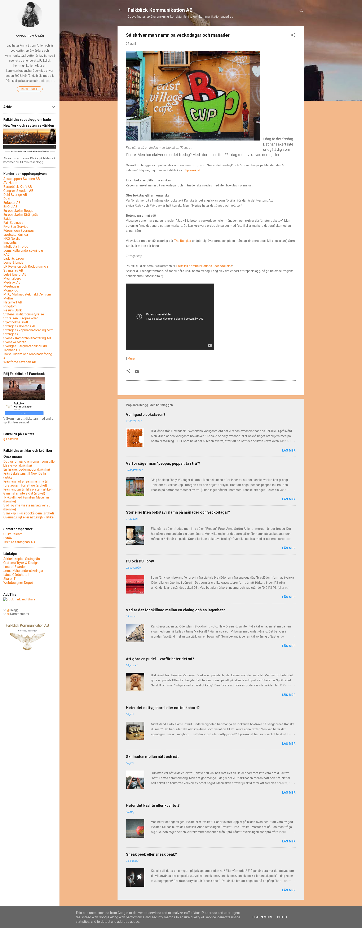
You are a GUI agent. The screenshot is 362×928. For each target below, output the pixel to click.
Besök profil (29, 89)
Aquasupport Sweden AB (21, 179)
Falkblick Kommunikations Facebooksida (204, 266)
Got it (282, 917)
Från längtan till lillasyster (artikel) (28, 489)
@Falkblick (10, 439)
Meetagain (11, 286)
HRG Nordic (11, 239)
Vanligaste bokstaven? (145, 414)
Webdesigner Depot (18, 583)
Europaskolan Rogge (18, 211)
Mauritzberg (12, 278)
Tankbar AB (11, 350)
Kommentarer (19, 614)
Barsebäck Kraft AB (17, 187)
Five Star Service (15, 227)
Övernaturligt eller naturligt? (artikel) (29, 517)
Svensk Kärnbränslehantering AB (27, 338)
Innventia (10, 243)
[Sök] (301, 11)
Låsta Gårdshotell (16, 575)
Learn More (262, 917)
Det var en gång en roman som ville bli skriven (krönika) (29, 463)
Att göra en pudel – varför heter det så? (160, 659)
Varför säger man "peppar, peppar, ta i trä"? (163, 463)
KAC (6, 254)
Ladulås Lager (13, 258)
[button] (293, 36)
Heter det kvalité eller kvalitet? (153, 805)
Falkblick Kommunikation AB (160, 10)
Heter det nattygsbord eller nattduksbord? (163, 707)
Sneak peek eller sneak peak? (151, 854)
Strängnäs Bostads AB (19, 326)
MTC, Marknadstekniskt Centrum (27, 294)
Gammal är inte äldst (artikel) (24, 493)
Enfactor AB (12, 203)
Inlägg (13, 610)
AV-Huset (10, 183)
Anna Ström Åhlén (30, 35)
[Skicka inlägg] (136, 373)
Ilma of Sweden (14, 567)
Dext (6, 199)
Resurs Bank (12, 310)
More (131, 359)
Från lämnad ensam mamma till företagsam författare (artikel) (25, 483)
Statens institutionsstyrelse (23, 314)
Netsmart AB (12, 302)
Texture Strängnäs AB (19, 542)
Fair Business (13, 223)
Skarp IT (9, 579)
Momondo (10, 290)
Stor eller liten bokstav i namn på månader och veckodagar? (178, 512)
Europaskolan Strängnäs (21, 215)
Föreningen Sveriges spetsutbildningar (18, 233)
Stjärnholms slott (15, 322)
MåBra (8, 298)
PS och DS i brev (140, 561)
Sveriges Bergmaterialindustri (25, 346)
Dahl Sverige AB (15, 195)
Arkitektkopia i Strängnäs (21, 559)
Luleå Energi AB (14, 274)
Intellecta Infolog (15, 247)
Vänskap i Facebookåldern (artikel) (28, 513)
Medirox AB (12, 282)
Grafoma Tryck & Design (21, 563)
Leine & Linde (13, 262)
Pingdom (10, 306)
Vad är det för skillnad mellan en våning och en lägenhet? (175, 610)
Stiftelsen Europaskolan (20, 318)
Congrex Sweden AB (18, 191)
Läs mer (289, 450)
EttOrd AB (10, 207)
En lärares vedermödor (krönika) (26, 469)
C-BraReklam (12, 534)
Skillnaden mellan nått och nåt (152, 756)
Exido (7, 219)
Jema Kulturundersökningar (23, 250)
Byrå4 (7, 538)
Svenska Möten (14, 342)
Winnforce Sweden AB (19, 362)
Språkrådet (192, 170)
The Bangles (182, 241)
